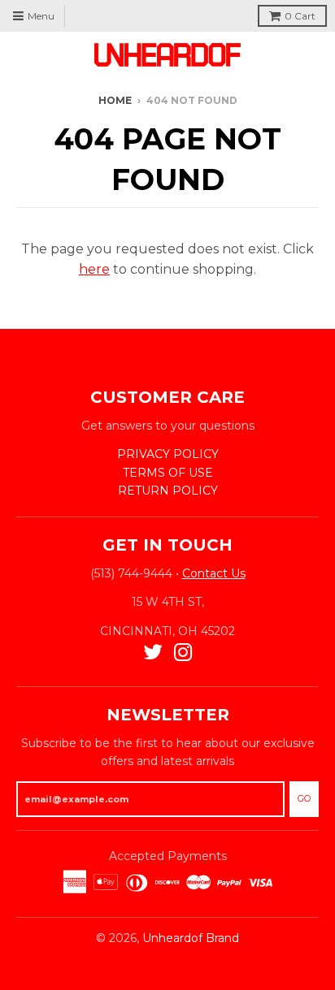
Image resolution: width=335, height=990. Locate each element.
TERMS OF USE (168, 472)
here (94, 269)
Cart (300, 16)
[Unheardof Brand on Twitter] (153, 653)
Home (115, 100)
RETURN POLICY (168, 490)
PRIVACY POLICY (168, 454)
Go (304, 798)
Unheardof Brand (190, 938)
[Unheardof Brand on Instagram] (183, 653)
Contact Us (214, 573)
